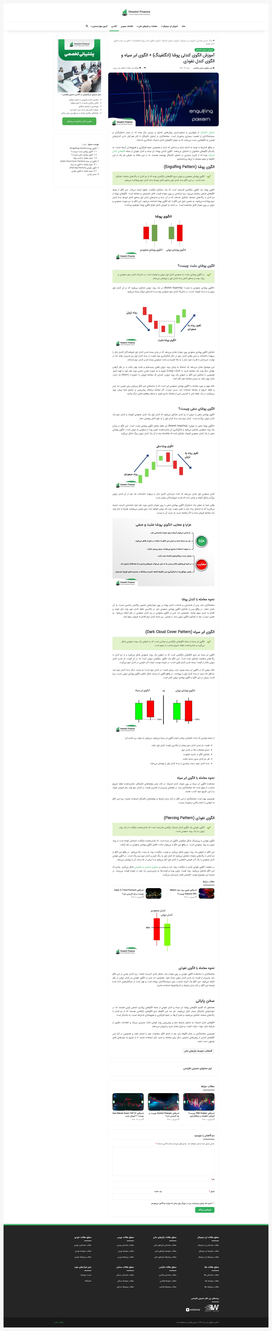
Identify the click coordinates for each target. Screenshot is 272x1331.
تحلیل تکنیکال (207, 132)
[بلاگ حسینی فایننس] (136, 12)
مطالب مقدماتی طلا (211, 1275)
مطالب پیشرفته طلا (211, 1286)
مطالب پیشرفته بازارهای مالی (165, 1257)
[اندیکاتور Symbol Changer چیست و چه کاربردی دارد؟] (163, 1102)
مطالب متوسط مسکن (125, 1280)
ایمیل (211, 1191)
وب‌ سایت (158, 1191)
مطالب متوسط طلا (212, 1280)
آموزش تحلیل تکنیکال (170, 40)
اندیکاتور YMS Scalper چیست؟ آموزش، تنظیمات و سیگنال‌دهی (201, 1115)
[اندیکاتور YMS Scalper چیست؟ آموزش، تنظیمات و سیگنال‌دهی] (198, 1102)
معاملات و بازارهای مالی (147, 26)
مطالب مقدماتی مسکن (125, 1275)
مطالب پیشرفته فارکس (167, 1286)
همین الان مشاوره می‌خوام (79, 121)
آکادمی (114, 26)
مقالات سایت (59, 1322)
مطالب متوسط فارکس (168, 1280)
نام (212, 1179)
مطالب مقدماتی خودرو (82, 1245)
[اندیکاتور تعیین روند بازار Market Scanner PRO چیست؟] (206, 893)
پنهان (84, 144)
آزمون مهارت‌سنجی (100, 26)
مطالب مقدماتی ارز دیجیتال (208, 1245)
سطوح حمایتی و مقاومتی (146, 867)
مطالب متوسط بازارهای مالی (197, 1051)
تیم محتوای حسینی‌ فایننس (202, 68)
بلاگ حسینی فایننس (205, 40)
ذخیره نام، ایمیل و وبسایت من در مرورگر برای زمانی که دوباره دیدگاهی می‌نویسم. (181, 1203)
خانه (183, 26)
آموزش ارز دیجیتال (170, 26)
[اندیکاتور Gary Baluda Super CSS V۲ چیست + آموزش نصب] (128, 1102)
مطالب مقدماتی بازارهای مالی (165, 1245)
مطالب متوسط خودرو (83, 1251)
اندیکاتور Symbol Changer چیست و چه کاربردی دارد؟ (164, 1115)
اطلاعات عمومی (127, 26)
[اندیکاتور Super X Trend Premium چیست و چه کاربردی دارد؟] (153, 893)
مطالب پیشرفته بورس (125, 1257)
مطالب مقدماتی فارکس (167, 1275)
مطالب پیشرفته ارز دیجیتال (208, 1257)
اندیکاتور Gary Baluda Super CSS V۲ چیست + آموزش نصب (128, 1115)
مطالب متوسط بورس (126, 1251)
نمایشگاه (88, 1280)
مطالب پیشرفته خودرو (83, 1257)
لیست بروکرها (86, 1275)
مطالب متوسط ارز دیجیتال (209, 1251)
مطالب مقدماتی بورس (125, 1245)
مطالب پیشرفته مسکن (125, 1286)
